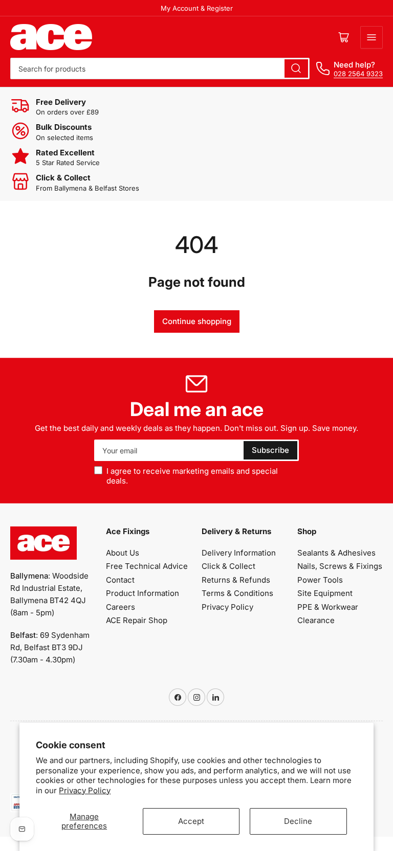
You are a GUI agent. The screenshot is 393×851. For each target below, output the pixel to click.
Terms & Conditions (237, 593)
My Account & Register (197, 8)
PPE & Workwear (327, 607)
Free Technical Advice (147, 566)
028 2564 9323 (358, 74)
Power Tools (320, 580)
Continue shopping (196, 321)
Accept (191, 821)
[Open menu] (371, 37)
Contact (120, 580)
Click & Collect (228, 566)
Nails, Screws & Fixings (339, 566)
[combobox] (160, 68)
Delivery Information (239, 553)
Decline (298, 821)
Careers (120, 607)
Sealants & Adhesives (336, 553)
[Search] (296, 68)
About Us (122, 553)
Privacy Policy (85, 790)
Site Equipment (325, 593)
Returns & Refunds (236, 580)
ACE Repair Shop (136, 620)
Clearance (316, 620)
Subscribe (270, 450)
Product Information (142, 593)
